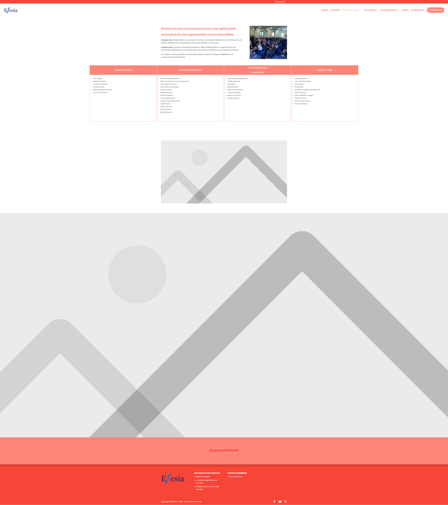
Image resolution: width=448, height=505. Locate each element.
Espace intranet (280, 2)
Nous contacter (236, 476)
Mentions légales (203, 476)
